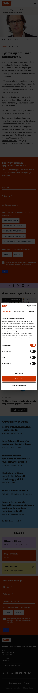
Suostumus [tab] (7, 311)
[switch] (33, 351)
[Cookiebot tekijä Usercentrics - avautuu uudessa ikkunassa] (27, 306)
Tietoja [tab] (31, 311)
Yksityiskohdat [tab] (19, 311)
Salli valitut (19, 373)
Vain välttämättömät (19, 385)
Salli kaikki (19, 379)
